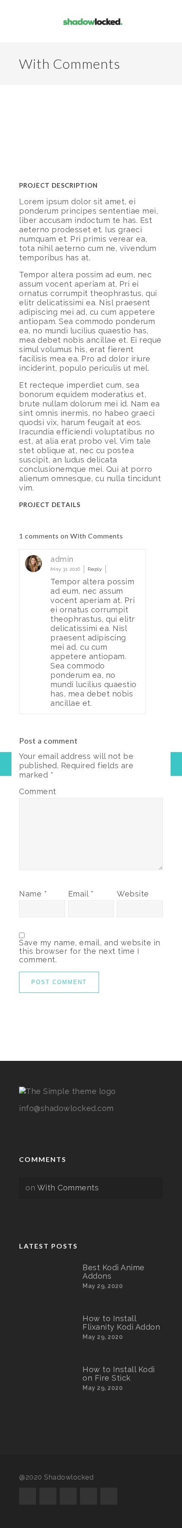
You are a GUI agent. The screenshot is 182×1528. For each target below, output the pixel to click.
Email (81, 894)
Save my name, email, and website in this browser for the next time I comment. (89, 951)
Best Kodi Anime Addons (114, 1271)
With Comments (68, 1187)
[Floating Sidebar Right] (5, 764)
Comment (37, 791)
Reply (95, 569)
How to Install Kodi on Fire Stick (119, 1373)
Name (33, 894)
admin (62, 559)
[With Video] (176, 764)
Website (133, 894)
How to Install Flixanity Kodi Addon (121, 1322)
